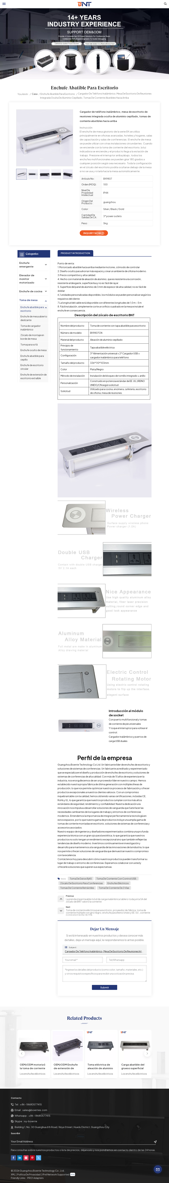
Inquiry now (92, 233)
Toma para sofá (29, 344)
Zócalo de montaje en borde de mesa (32, 337)
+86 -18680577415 (31, 1104)
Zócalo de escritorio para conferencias (81, 883)
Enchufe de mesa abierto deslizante (33, 318)
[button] (21, 1054)
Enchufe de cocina (30, 291)
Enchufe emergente (26, 264)
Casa (34, 93)
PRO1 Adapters (35, 1177)
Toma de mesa (28, 299)
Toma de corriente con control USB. (116, 878)
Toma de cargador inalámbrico (30, 327)
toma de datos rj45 (81, 878)
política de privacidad (28, 1174)
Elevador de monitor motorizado (26, 279)
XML (13, 1174)
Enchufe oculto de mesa (33, 350)
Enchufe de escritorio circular (32, 367)
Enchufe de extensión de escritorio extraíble (33, 376)
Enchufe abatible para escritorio (57, 93)
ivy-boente (30, 1121)
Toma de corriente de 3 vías (114, 887)
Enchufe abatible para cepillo (32, 357)
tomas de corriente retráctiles (77, 887)
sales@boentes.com (34, 1109)
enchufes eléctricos (118, 883)
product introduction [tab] (75, 253)
